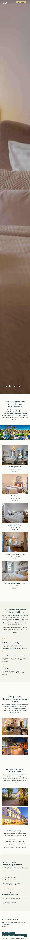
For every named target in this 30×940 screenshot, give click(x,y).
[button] (3, 454)
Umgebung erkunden (9, 847)
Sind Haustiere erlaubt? (9, 903)
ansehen (14, 471)
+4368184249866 (7, 932)
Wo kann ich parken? (8, 889)
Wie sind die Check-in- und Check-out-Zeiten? (10, 893)
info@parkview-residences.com (13, 935)
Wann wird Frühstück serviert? (11, 898)
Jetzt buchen (21, 2)
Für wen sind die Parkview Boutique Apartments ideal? (10, 878)
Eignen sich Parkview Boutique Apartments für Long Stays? (11, 884)
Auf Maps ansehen (20, 847)
